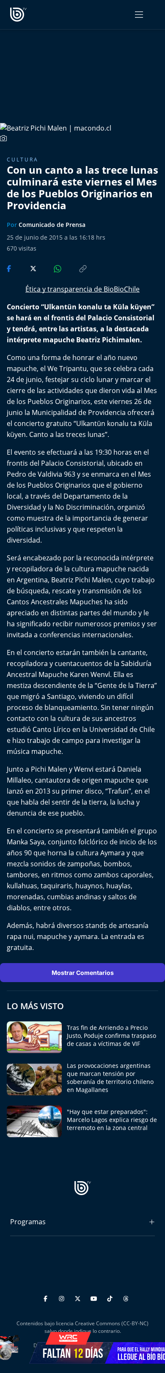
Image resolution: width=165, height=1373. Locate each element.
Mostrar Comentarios (83, 972)
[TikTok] (111, 1297)
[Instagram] (63, 1297)
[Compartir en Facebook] (10, 268)
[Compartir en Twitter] (25, 268)
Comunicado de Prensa (52, 225)
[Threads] (125, 1297)
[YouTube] (95, 1297)
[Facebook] (47, 1297)
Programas (28, 1221)
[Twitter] (79, 1297)
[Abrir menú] (139, 14)
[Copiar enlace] (75, 268)
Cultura (22, 159)
